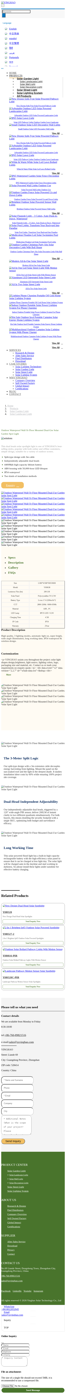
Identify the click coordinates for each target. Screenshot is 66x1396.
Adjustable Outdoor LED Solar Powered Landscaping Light (36, 115)
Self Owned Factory (25, 383)
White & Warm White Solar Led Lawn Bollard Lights (36, 169)
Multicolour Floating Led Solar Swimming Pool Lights (36, 242)
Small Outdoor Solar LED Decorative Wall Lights (36, 129)
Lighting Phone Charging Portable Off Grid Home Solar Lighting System (36, 302)
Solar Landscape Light (31, 81)
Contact (15, 394)
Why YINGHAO (18, 377)
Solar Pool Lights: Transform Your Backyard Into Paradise (36, 232)
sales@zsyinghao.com (21, 1042)
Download (20, 361)
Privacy (11, 1250)
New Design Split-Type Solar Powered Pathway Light (36, 106)
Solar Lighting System (30, 92)
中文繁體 (14, 43)
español (13, 38)
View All (56, 133)
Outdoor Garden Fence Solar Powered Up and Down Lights (36, 199)
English (13, 29)
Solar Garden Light (28, 78)
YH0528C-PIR (11, 977)
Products (15, 75)
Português (14, 57)
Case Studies (18, 364)
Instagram (38, 1291)
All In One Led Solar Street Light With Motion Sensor (36, 275)
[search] (2, 5)
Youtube (27, 1291)
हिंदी (11, 48)
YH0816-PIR (10, 955)
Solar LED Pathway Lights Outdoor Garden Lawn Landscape (36, 122)
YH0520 (7, 912)
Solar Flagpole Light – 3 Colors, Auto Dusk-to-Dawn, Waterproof (36, 223)
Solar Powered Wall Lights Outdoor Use (36, 190)
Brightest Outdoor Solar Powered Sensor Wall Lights (36, 209)
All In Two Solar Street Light (36, 289)
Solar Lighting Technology (28, 366)
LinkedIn (17, 1291)
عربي (12, 53)
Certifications (21, 388)
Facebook (6, 1291)
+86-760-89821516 (15, 1035)
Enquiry (10, 485)
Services (15, 350)
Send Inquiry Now (33, 921)
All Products (24, 96)
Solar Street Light (27, 89)
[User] (2, 19)
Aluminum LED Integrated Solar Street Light (36, 282)
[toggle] (2, 68)
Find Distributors (23, 358)
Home (13, 73)
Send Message (33, 1390)
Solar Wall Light (27, 84)
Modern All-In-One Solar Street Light (36, 265)
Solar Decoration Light (31, 87)
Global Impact (22, 386)
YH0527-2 (8, 934)
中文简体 (14, 33)
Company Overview (25, 380)
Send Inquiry (13, 1141)
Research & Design (24, 353)
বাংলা (11, 62)
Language (7, 23)
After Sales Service (24, 355)
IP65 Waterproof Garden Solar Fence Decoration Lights (36, 183)
